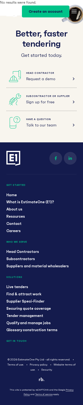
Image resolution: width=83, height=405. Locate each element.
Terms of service (44, 394)
